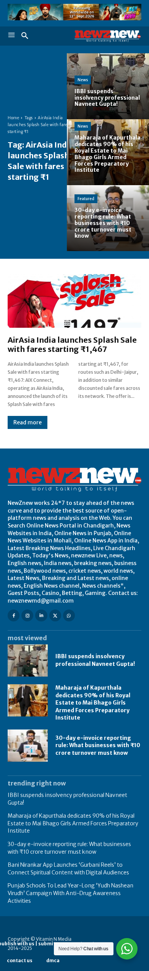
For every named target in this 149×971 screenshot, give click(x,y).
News (83, 79)
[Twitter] (55, 615)
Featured (86, 198)
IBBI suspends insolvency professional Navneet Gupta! (95, 660)
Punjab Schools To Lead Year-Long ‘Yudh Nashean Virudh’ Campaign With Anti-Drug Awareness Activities (70, 893)
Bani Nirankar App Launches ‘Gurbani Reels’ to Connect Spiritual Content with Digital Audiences (68, 868)
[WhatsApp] (69, 615)
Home (13, 117)
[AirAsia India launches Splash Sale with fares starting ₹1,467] (74, 301)
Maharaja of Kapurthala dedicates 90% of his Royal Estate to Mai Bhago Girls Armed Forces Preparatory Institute (92, 702)
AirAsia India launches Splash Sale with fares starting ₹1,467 (72, 344)
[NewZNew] (107, 36)
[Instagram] (27, 615)
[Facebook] (13, 615)
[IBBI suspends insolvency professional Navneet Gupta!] (108, 86)
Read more (27, 422)
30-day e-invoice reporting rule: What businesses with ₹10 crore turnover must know (97, 745)
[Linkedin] (41, 615)
